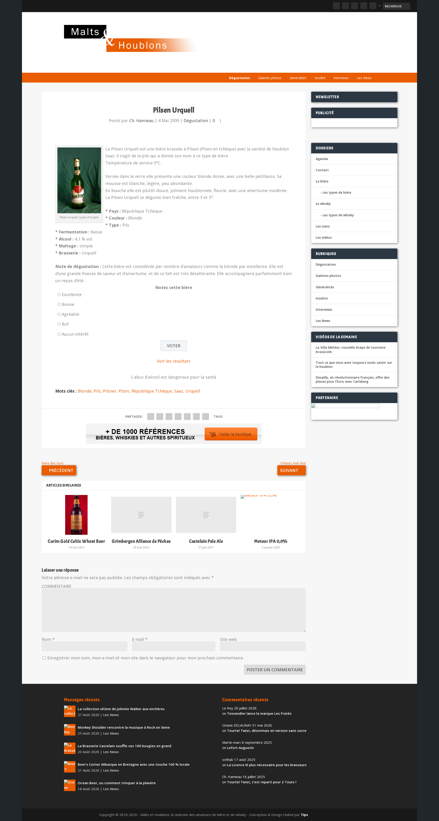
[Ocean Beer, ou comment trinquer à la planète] (69, 785)
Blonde (84, 391)
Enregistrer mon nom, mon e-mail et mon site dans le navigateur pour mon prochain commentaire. (145, 658)
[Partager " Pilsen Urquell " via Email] (196, 416)
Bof (65, 324)
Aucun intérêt (75, 334)
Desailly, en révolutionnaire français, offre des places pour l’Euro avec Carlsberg (352, 379)
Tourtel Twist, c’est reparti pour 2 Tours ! (261, 782)
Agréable (70, 314)
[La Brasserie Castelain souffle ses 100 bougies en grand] (69, 748)
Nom (48, 639)
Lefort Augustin (240, 747)
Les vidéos (332, 67)
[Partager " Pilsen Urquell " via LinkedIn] (187, 416)
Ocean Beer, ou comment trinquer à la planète (117, 783)
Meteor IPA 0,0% (271, 541)
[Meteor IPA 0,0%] (271, 515)
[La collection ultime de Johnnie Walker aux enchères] (69, 711)
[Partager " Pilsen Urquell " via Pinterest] (178, 416)
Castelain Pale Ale (206, 541)
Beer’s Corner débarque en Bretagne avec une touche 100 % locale (134, 764)
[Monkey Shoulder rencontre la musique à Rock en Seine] (69, 729)
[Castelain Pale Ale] (206, 515)
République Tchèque (151, 391)
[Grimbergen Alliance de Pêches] (141, 515)
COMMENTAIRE (56, 586)
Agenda (309, 67)
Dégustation (239, 78)
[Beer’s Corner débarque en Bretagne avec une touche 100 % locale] (69, 767)
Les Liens (355, 67)
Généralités (298, 78)
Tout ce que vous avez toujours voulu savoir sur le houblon (354, 365)
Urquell (192, 391)
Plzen (124, 391)
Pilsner (109, 391)
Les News (364, 78)
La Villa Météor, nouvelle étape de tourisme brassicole (350, 349)
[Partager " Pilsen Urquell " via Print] (205, 416)
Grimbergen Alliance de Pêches (141, 541)
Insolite (320, 78)
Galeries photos (269, 78)
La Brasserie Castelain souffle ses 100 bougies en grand (124, 745)
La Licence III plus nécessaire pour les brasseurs (267, 764)
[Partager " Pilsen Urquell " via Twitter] (159, 416)
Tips (304, 814)
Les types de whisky (338, 215)
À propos (236, 67)
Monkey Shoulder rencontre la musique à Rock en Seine (124, 727)
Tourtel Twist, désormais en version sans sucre (266, 730)
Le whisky (283, 67)
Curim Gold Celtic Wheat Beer (76, 541)
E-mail (139, 639)
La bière (258, 67)
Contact (322, 170)
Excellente (72, 294)
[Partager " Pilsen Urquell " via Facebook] (150, 416)
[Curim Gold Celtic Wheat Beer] (76, 515)
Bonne (68, 304)
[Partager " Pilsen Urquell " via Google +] (169, 416)
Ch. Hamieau (141, 120)
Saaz (178, 391)
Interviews (341, 78)
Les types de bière (337, 192)
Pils (97, 391)
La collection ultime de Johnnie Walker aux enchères (121, 708)
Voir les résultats (173, 361)
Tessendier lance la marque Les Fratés (259, 713)
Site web (228, 639)
